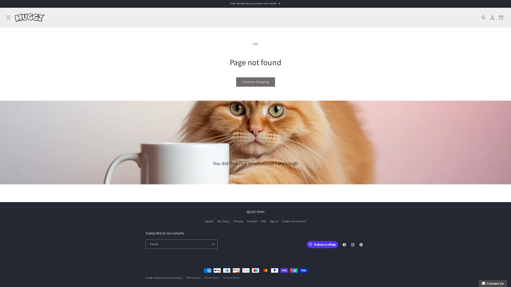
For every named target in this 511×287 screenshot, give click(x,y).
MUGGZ (158, 277)
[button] (8, 17)
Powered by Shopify (172, 277)
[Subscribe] (213, 244)
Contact (252, 221)
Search (209, 221)
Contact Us (494, 283)
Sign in (274, 221)
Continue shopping (255, 82)
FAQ (263, 221)
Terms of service (231, 277)
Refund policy (193, 277)
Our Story (224, 221)
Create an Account (294, 221)
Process (239, 221)
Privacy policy (212, 277)
